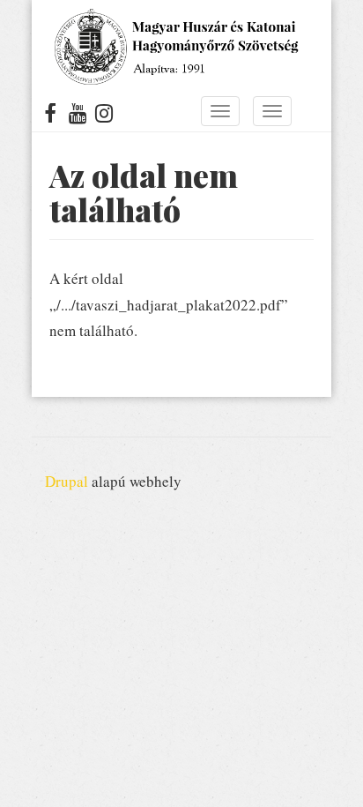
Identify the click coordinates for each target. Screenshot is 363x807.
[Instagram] (104, 116)
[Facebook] (50, 116)
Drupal (66, 481)
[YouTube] (78, 116)
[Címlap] (175, 47)
